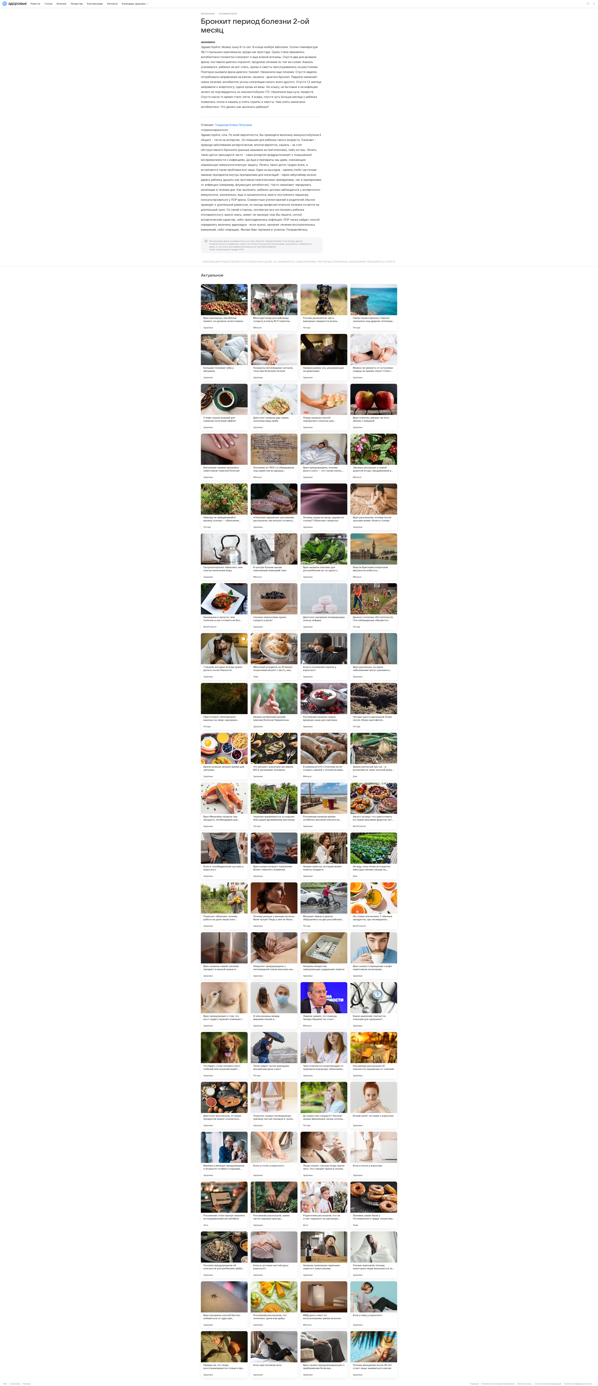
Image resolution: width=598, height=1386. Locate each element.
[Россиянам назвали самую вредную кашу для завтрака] (324, 706)
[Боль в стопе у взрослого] (274, 1155)
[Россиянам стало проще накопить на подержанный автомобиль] (224, 1205)
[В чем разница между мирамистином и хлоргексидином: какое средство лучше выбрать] (274, 1005)
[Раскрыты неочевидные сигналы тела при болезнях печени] (274, 357)
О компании (14, 1384)
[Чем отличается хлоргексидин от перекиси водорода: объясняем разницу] (324, 1055)
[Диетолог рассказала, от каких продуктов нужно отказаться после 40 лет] (224, 1105)
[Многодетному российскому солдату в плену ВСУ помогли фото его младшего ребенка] (274, 307)
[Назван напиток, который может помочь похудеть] (324, 856)
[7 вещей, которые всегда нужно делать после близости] (224, 656)
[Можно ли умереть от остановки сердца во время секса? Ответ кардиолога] (373, 357)
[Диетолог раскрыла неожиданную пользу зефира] (324, 606)
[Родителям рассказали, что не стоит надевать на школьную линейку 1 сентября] (324, 1205)
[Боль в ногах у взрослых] (373, 1155)
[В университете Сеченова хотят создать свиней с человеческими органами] (324, 756)
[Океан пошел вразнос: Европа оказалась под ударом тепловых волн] (373, 307)
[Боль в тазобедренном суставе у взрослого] (224, 856)
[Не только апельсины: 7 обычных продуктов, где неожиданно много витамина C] (373, 905)
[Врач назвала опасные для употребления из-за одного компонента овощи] (324, 556)
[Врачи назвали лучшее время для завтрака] (224, 756)
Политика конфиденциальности (578, 1384)
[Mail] (4, 3)
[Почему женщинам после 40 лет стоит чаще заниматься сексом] (373, 1354)
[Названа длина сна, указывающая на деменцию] (324, 357)
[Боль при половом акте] (274, 1354)
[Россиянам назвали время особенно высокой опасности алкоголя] (324, 806)
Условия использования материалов (498, 1384)
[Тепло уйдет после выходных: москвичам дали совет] (274, 1055)
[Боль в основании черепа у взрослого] (324, 656)
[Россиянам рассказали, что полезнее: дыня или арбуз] (274, 1304)
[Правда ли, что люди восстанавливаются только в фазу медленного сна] (224, 1354)
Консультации (208, 13)
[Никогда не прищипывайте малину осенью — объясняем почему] (224, 507)
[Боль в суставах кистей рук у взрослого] (274, 1254)
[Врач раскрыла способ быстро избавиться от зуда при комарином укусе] (224, 1304)
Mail (5, 1384)
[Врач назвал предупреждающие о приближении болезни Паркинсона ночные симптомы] (324, 1354)
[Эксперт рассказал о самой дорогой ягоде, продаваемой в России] (373, 457)
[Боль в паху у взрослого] (373, 1304)
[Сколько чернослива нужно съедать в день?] (274, 606)
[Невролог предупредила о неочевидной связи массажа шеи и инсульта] (274, 955)
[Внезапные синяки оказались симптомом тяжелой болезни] (224, 457)
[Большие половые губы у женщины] (224, 357)
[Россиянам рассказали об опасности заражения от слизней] (373, 1055)
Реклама (27, 1384)
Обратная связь (524, 1384)
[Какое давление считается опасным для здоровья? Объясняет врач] (373, 1005)
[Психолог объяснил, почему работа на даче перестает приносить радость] (224, 905)
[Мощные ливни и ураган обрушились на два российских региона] (324, 905)
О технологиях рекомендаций (547, 1384)
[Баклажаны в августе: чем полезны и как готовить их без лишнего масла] (224, 606)
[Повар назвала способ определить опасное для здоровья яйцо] (324, 407)
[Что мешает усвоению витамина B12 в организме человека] (274, 756)
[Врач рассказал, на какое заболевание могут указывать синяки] (373, 656)
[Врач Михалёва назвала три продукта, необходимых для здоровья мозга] (224, 806)
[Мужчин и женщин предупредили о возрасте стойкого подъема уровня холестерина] (224, 1155)
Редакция (474, 1384)
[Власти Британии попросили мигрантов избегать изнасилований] (373, 556)
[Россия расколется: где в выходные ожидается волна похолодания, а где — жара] (324, 307)
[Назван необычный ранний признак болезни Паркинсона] (274, 706)
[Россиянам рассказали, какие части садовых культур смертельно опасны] (274, 1205)
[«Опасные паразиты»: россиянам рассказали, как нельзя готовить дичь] (274, 507)
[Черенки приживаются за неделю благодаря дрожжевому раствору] (274, 806)
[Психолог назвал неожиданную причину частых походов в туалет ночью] (274, 1105)
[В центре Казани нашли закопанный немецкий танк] (274, 556)
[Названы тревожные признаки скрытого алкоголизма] (324, 1254)
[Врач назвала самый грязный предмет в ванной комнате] (224, 955)
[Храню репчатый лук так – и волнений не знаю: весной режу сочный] (373, 756)
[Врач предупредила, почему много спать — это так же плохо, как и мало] (324, 457)
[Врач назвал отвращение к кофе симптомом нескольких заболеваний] (373, 955)
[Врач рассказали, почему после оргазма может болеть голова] (373, 507)
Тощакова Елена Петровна (233, 125)
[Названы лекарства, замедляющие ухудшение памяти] (324, 955)
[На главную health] (17, 3)
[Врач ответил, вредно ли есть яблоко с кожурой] (373, 407)
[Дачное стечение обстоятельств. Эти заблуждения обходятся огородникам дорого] (373, 606)
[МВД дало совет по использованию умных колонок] (324, 1304)
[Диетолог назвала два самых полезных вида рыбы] (274, 407)
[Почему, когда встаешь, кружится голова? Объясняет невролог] (324, 507)
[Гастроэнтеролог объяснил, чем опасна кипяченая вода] (224, 556)
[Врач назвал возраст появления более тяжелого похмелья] (274, 856)
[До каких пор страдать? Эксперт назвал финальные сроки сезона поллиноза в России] (324, 1105)
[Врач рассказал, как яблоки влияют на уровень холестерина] (224, 307)
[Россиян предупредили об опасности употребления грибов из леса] (224, 1254)
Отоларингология (228, 13)
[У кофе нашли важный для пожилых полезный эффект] (224, 407)
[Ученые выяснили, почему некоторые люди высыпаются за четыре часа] (373, 1254)
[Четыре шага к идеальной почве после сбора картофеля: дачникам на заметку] (373, 706)
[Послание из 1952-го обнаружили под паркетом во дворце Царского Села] (274, 457)
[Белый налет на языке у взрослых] (373, 1105)
